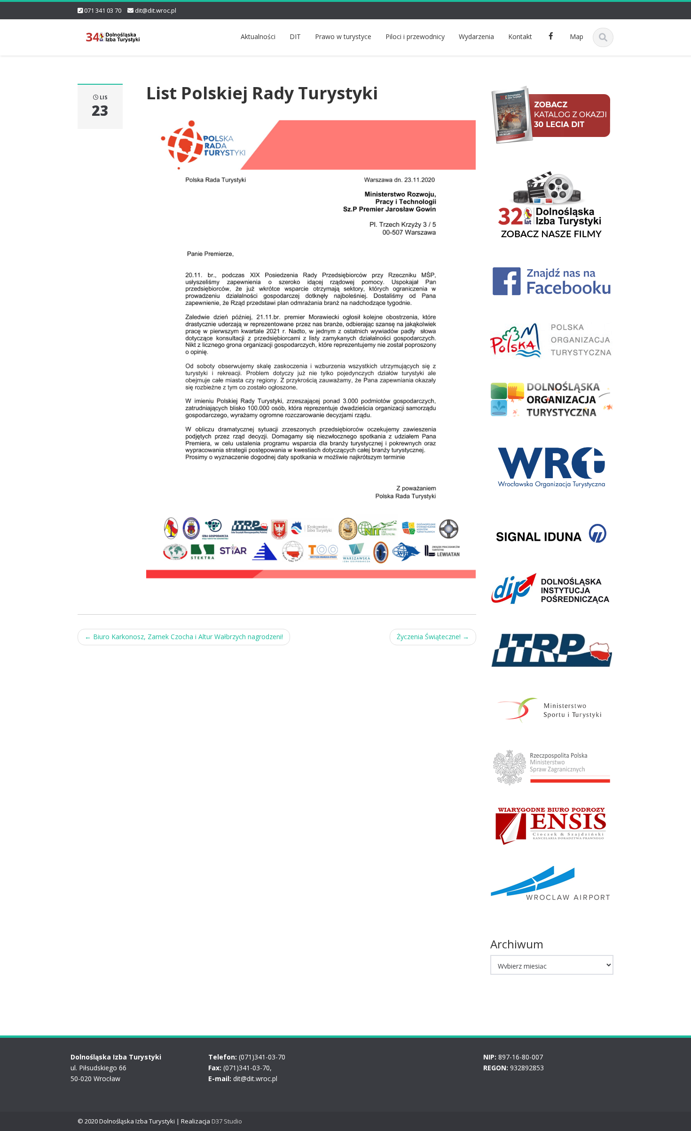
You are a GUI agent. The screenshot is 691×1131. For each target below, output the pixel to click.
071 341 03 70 (102, 10)
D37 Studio (227, 1121)
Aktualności (258, 36)
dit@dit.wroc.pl (155, 10)
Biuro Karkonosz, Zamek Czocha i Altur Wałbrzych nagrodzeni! (184, 636)
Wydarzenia (476, 36)
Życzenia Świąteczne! (433, 636)
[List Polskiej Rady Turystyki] (311, 344)
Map (576, 36)
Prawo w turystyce (343, 36)
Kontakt (520, 36)
